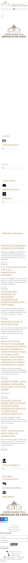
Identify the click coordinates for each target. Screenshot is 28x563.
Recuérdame (4, 542)
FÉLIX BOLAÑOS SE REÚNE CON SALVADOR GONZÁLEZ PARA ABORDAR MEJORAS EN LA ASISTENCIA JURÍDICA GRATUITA (13, 407)
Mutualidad (8, 496)
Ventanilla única (10, 145)
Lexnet (5, 136)
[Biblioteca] (4, 194)
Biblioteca (7, 198)
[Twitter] (6, 519)
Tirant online (8, 180)
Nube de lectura (10, 189)
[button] (14, 9)
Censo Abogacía (10, 465)
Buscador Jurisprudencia (10, 477)
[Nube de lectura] (4, 185)
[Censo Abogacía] (4, 461)
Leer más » (4, 262)
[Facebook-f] (2, 519)
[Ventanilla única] (4, 141)
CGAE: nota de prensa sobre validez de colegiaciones (12, 433)
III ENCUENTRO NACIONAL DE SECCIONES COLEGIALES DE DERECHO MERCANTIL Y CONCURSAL (14, 298)
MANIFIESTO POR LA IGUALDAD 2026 (12, 323)
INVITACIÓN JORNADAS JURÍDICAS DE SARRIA (13, 247)
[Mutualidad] (4, 492)
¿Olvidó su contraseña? (6, 546)
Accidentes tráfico (11, 488)
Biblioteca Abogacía (12, 233)
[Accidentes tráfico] (4, 484)
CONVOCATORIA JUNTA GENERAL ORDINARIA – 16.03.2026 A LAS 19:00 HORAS (13, 385)
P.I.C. (5, 164)
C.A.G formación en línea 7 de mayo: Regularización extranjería (13, 271)
